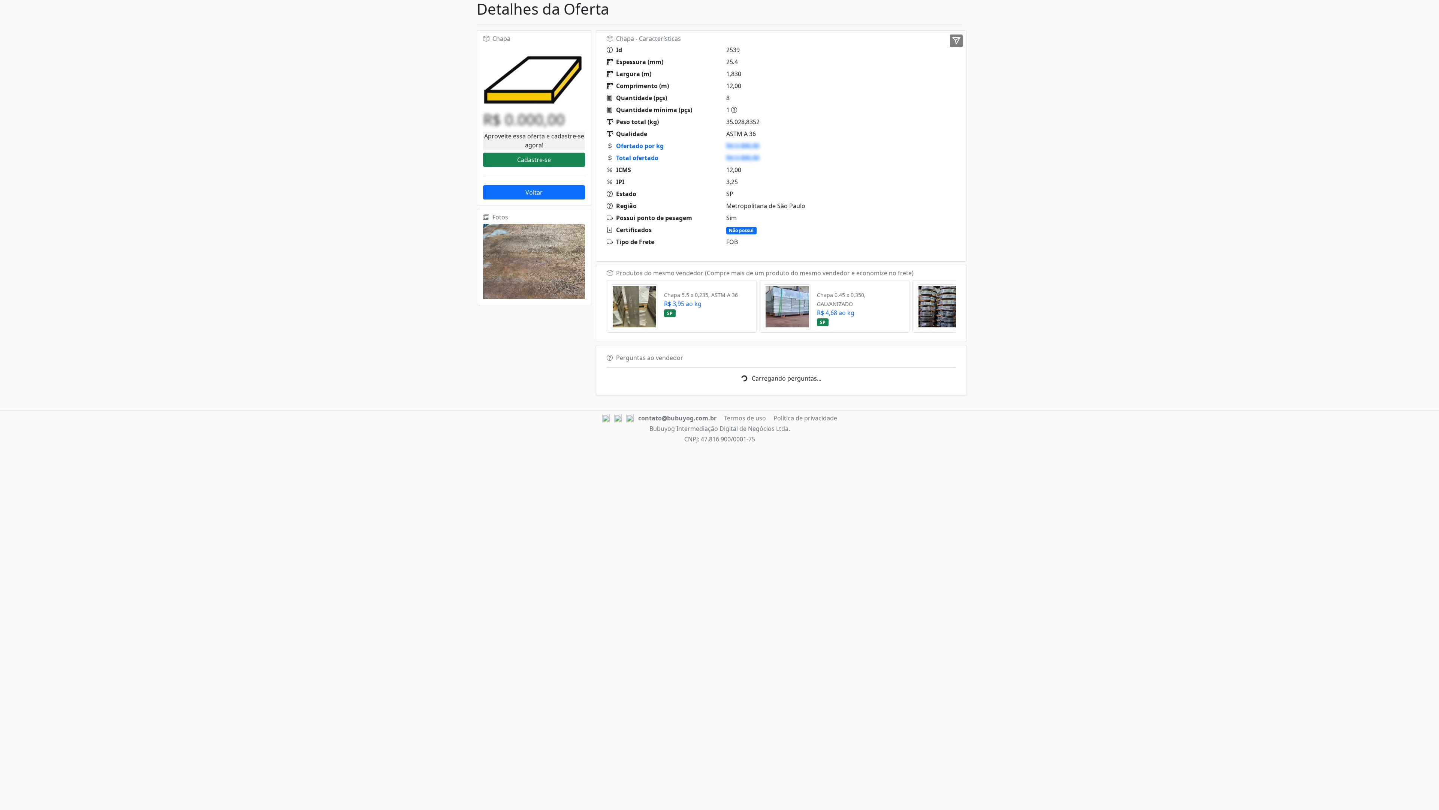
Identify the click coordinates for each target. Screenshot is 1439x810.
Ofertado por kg (640, 146)
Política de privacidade (805, 418)
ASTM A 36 (741, 134)
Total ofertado (637, 158)
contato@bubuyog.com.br (677, 418)
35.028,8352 (743, 122)
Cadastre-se (534, 160)
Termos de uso (745, 418)
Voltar (534, 192)
